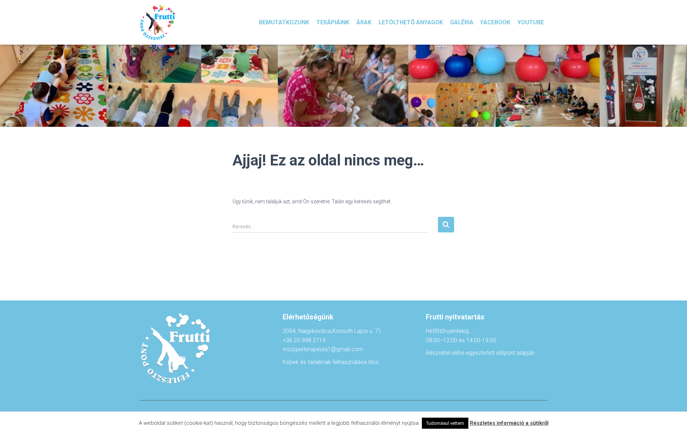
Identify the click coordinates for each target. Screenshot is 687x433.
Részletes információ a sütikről (509, 423)
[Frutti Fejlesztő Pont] (157, 22)
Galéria (461, 22)
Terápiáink (332, 22)
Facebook (495, 22)
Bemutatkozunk (284, 22)
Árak (363, 22)
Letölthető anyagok (411, 22)
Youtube (530, 22)
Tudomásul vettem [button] (445, 423)
